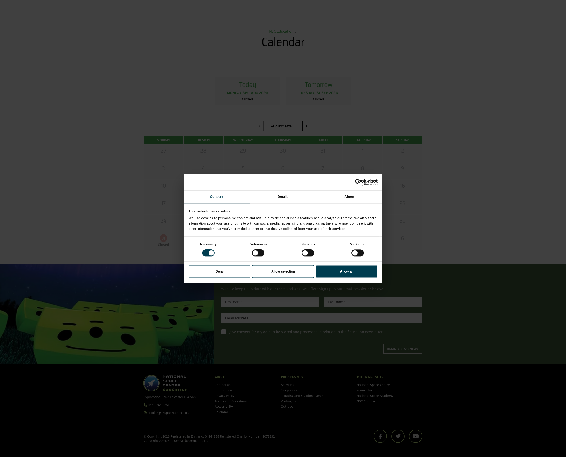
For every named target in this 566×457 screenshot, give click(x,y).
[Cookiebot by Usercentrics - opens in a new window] (358, 182)
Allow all (346, 271)
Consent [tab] (216, 196)
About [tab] (349, 196)
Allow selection (283, 271)
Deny (220, 271)
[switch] (258, 253)
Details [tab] (283, 196)
